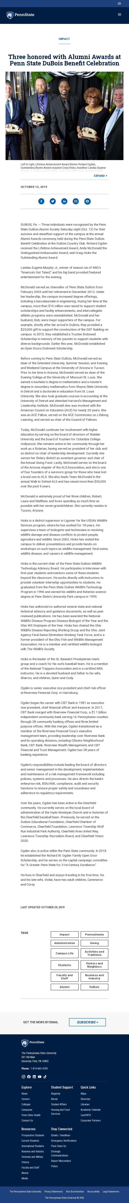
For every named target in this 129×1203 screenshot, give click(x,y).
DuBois (94, 987)
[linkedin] (64, 201)
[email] (76, 201)
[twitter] (53, 201)
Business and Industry (94, 976)
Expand (99, 175)
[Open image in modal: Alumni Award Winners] (64, 116)
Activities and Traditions (94, 953)
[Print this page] (87, 201)
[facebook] (41, 201)
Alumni (64, 987)
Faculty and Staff (64, 976)
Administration (64, 943)
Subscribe (86, 1022)
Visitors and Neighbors (94, 965)
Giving (94, 943)
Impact (64, 39)
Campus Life (65, 953)
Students (64, 965)
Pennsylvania (94, 934)
